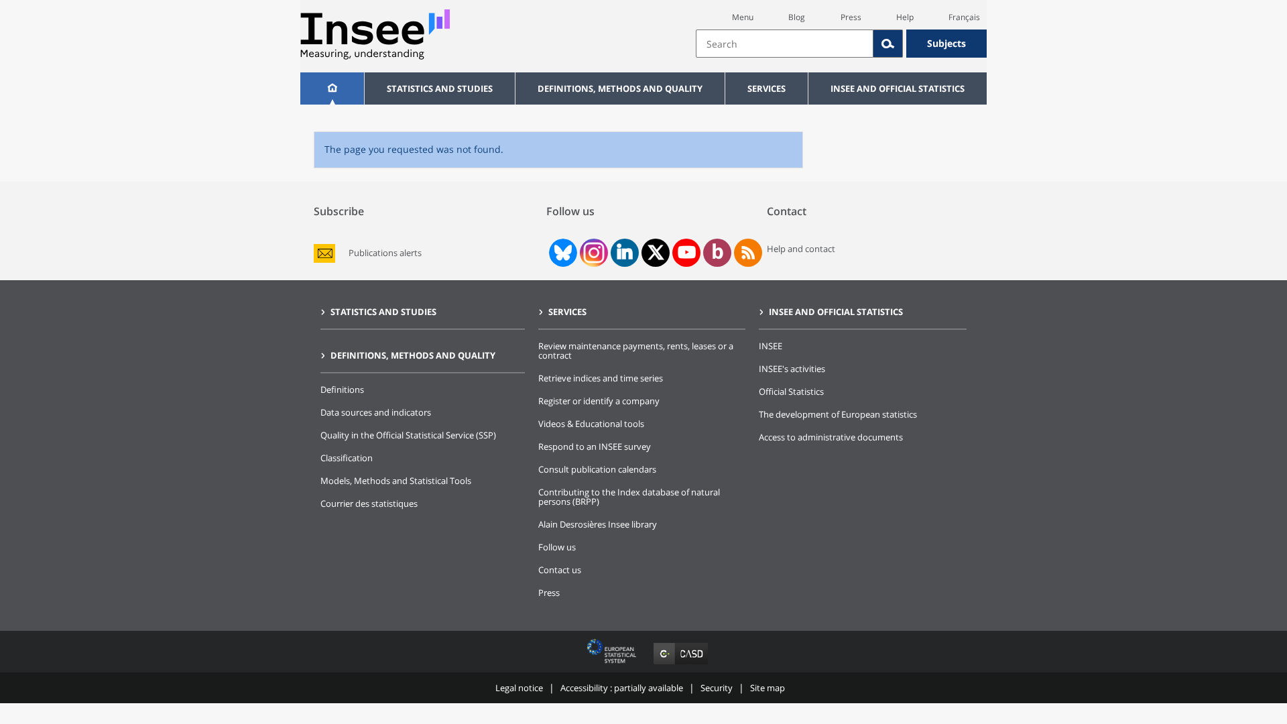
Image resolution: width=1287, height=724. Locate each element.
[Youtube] (687, 253)
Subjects (946, 43)
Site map (767, 688)
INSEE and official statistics (898, 88)
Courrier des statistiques (369, 503)
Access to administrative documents (831, 437)
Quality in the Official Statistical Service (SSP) (408, 435)
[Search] (888, 43)
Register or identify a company (599, 401)
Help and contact (801, 249)
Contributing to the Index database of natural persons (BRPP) (629, 496)
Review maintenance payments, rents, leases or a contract (635, 350)
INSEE (770, 346)
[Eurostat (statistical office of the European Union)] (613, 664)
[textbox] (784, 43)
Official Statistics (791, 391)
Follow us (557, 547)
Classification (346, 458)
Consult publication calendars (597, 469)
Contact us (559, 570)
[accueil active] (332, 88)
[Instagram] (592, 253)
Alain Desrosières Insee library (597, 524)
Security (716, 688)
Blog (796, 17)
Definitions (342, 389)
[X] (656, 252)
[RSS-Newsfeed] (748, 253)
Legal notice (519, 688)
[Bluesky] (561, 253)
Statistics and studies (440, 88)
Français (964, 17)
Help (905, 17)
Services (766, 88)
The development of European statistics (838, 414)
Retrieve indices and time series (600, 378)
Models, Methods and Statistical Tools (395, 481)
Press (851, 17)
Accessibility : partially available (621, 688)
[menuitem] (332, 88)
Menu (742, 17)
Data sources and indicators (375, 412)
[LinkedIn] (624, 252)
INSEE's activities (792, 369)
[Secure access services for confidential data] (681, 664)
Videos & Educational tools (591, 424)
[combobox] (841, 43)
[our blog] (717, 253)
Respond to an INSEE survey (594, 446)
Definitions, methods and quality (620, 88)
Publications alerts (385, 253)
